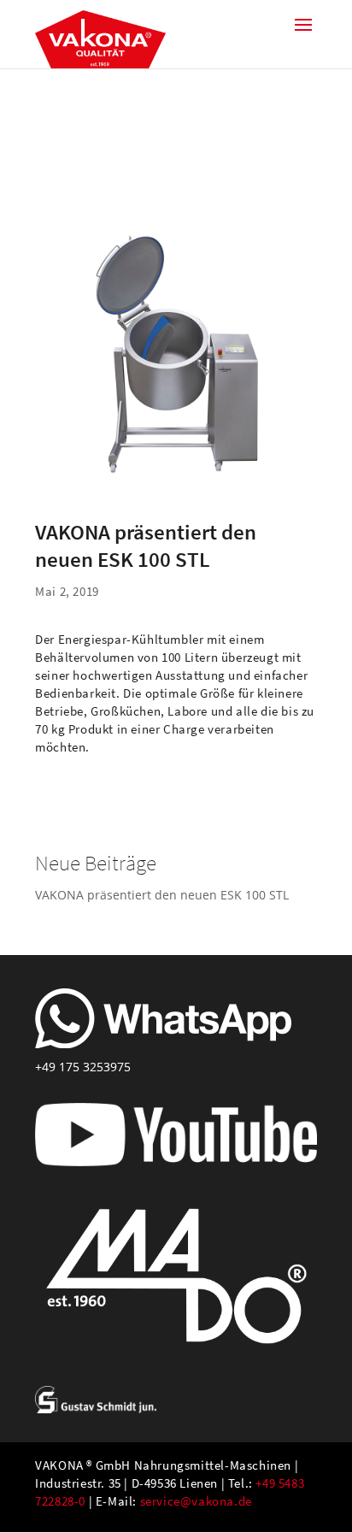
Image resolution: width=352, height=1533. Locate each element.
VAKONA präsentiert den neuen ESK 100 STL (162, 895)
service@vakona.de (196, 1501)
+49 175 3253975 (83, 1066)
